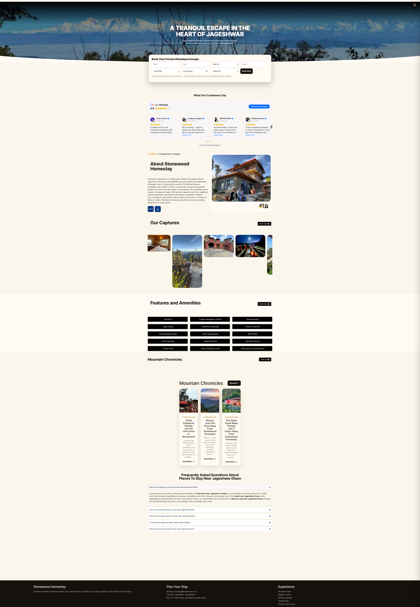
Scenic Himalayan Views (210, 348)
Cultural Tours (168, 348)
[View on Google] (152, 119)
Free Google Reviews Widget (211, 145)
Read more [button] (186, 135)
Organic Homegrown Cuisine (210, 319)
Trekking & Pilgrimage (210, 327)
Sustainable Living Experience (252, 348)
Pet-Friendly (252, 334)
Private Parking (253, 319)
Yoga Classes (168, 327)
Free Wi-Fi (168, 319)
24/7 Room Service (252, 341)
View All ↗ (234, 383)
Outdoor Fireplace (253, 327)
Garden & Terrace (210, 341)
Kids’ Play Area (168, 341)
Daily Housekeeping (210, 334)
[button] (147, 127)
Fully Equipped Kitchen (168, 334)
